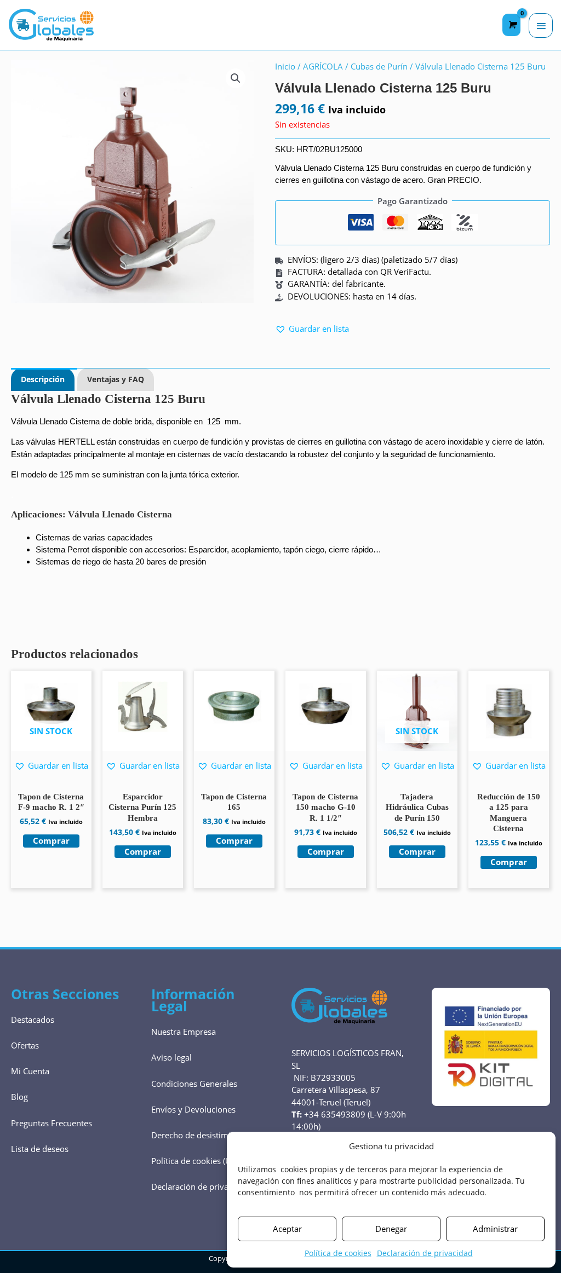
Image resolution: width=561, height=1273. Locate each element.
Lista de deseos (39, 1148)
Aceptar (287, 1228)
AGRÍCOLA (323, 66)
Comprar (51, 840)
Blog (19, 1096)
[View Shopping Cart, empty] (511, 25)
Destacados (32, 1019)
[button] (235, 78)
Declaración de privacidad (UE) (208, 1186)
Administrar (495, 1228)
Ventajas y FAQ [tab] (115, 379)
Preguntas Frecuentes (51, 1123)
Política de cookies (338, 1253)
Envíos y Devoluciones (193, 1109)
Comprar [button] (142, 851)
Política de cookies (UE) (194, 1160)
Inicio (285, 66)
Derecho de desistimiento (199, 1135)
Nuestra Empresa (183, 1031)
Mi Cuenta (30, 1070)
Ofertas (25, 1045)
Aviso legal (171, 1057)
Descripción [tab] (43, 379)
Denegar (391, 1228)
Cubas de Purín (379, 66)
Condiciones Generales (194, 1083)
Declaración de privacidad (425, 1253)
